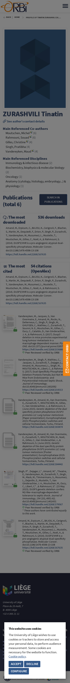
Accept (16, 664)
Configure (19, 671)
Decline (32, 664)
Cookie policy (17, 656)
